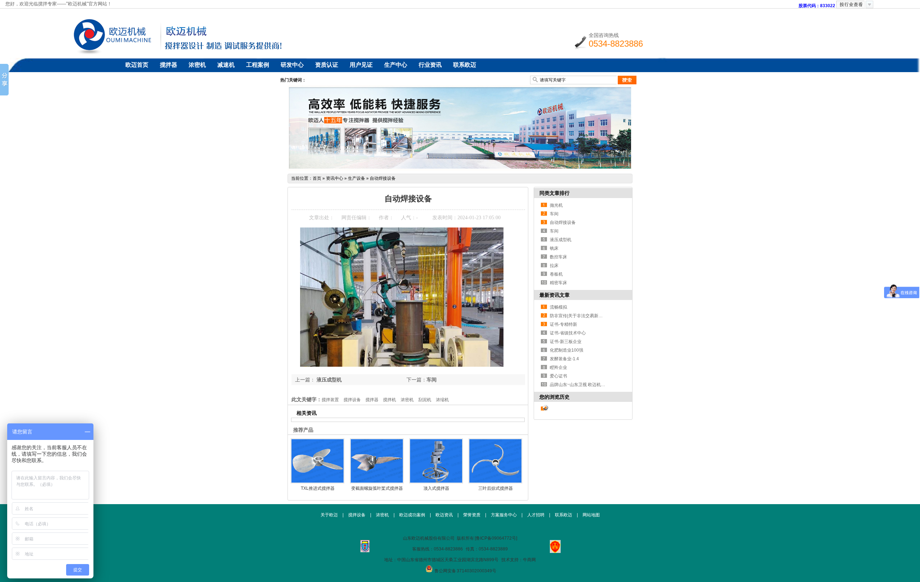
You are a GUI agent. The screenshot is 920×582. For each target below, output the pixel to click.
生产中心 (395, 65)
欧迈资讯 (444, 514)
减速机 (226, 65)
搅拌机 (389, 399)
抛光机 (556, 205)
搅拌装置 (330, 399)
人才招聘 (535, 514)
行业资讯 (430, 65)
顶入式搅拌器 (436, 488)
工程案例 (257, 65)
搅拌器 (168, 65)
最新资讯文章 (554, 295)
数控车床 (558, 256)
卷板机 (556, 274)
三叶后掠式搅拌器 (495, 488)
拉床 (554, 265)
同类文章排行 (554, 193)
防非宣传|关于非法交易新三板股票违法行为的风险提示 (602, 315)
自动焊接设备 (383, 178)
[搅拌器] (460, 168)
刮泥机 (424, 399)
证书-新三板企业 (565, 341)
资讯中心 (334, 178)
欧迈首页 (136, 65)
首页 (317, 178)
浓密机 (197, 65)
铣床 (554, 248)
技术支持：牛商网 (518, 559)
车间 (432, 379)
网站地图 (591, 514)
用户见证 (361, 65)
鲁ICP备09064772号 (496, 538)
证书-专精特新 (563, 324)
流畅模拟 (558, 307)
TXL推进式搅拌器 (318, 488)
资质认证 (326, 65)
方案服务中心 (504, 514)
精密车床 (558, 282)
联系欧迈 (464, 65)
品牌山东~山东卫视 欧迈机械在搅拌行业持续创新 (597, 384)
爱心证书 (558, 376)
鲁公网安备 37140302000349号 (465, 570)
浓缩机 (442, 399)
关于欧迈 (329, 514)
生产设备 (356, 178)
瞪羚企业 (558, 367)
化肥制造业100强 (566, 350)
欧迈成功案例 (412, 514)
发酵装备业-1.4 (564, 358)
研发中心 (292, 65)
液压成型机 (328, 379)
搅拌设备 (352, 399)
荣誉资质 (471, 514)
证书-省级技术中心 (568, 332)
